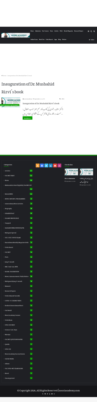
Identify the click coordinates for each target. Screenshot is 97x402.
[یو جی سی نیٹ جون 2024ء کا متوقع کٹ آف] (86, 172)
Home (32, 31)
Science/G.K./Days (11, 329)
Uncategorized (9, 377)
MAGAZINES (9, 193)
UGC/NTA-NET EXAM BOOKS (14, 368)
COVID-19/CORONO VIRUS (13, 300)
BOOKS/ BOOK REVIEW (12, 271)
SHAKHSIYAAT (9, 213)
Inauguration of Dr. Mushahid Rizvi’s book (41, 103)
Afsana (7, 363)
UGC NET (8, 251)
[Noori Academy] (15, 35)
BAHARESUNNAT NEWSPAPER (14, 227)
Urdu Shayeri (49, 39)
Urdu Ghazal (9, 247)
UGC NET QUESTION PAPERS (14, 339)
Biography (8, 208)
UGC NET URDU (9, 175)
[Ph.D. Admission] (71, 172)
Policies (64, 39)
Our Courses (45, 31)
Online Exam (34, 39)
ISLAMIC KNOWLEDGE (12, 217)
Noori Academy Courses (12, 315)
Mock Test (41, 39)
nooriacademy (28, 98)
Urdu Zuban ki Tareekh (12, 295)
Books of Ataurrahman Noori (14, 305)
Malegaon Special (10, 232)
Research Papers (78, 31)
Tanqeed (8, 222)
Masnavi (8, 285)
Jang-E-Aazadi (9, 261)
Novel (7, 373)
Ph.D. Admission (70, 178)
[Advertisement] (48, 13)
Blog (59, 39)
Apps (55, 39)
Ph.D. (61, 31)
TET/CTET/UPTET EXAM (13, 237)
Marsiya (7, 334)
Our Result (8, 310)
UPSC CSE (8, 348)
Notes (51, 31)
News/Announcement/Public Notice (17, 276)
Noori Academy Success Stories (15, 353)
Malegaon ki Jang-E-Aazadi (13, 281)
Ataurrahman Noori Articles (14, 203)
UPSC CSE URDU (10, 324)
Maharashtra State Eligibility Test (18, 184)
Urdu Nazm (8, 319)
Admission (38, 31)
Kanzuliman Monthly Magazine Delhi (17, 242)
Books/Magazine (68, 31)
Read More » (27, 118)
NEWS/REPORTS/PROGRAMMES (15, 198)
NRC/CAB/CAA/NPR (11, 266)
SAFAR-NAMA (9, 358)
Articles (56, 31)
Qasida (7, 344)
